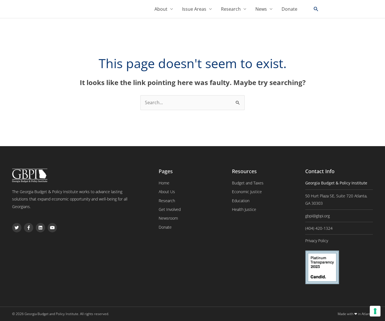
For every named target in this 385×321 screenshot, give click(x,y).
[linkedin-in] (351, 8)
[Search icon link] (316, 9)
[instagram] (360, 8)
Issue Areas (194, 9)
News (261, 9)
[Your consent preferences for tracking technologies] (375, 311)
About (160, 9)
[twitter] (332, 8)
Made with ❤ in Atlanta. (355, 313)
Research (231, 9)
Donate (289, 9)
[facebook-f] (341, 8)
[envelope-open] (368, 8)
